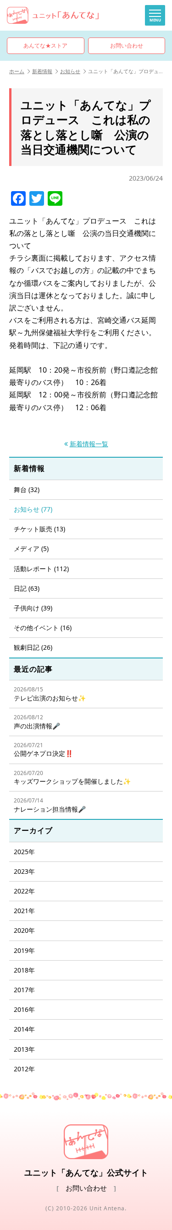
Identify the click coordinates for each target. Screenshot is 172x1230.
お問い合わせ (126, 45)
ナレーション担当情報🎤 (50, 805)
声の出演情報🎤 (37, 721)
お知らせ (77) (33, 509)
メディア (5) (31, 548)
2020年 (24, 930)
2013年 (24, 1049)
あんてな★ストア (45, 45)
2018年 (24, 970)
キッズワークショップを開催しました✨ (72, 777)
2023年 (24, 871)
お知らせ (70, 71)
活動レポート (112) (41, 568)
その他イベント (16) (43, 627)
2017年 (24, 989)
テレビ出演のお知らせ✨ (50, 693)
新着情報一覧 (89, 444)
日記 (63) (26, 588)
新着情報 (42, 71)
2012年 (24, 1068)
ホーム (16, 71)
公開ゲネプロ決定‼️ (43, 749)
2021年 (24, 910)
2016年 (24, 1009)
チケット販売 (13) (39, 528)
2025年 (24, 851)
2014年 (24, 1029)
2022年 (24, 891)
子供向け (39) (33, 608)
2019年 (24, 950)
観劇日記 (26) (33, 647)
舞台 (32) (26, 489)
